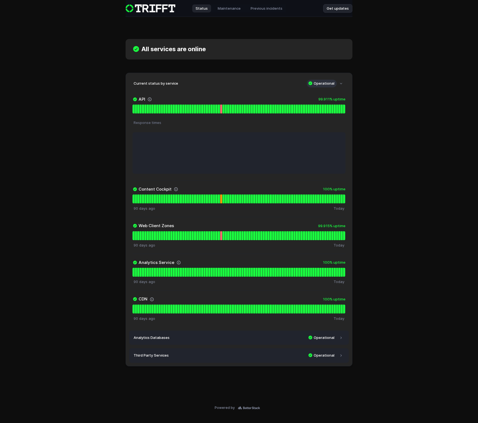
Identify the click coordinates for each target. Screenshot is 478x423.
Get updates (338, 8)
